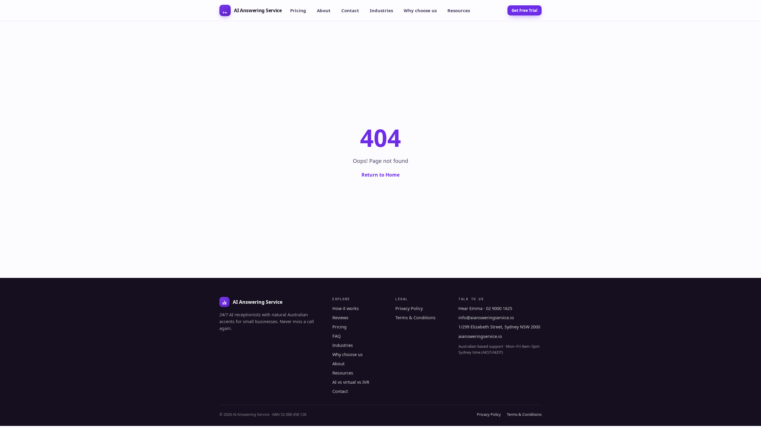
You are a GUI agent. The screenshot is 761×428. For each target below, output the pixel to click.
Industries (381, 10)
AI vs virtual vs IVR (350, 382)
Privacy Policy (409, 308)
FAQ (336, 336)
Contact (350, 10)
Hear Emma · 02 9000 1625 (485, 308)
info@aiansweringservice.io (486, 317)
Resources (458, 10)
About (324, 10)
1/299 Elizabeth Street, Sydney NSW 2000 (499, 327)
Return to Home (380, 174)
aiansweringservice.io (480, 336)
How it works (345, 308)
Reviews (340, 317)
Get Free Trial (524, 10)
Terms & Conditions (415, 317)
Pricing (298, 10)
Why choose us (420, 10)
